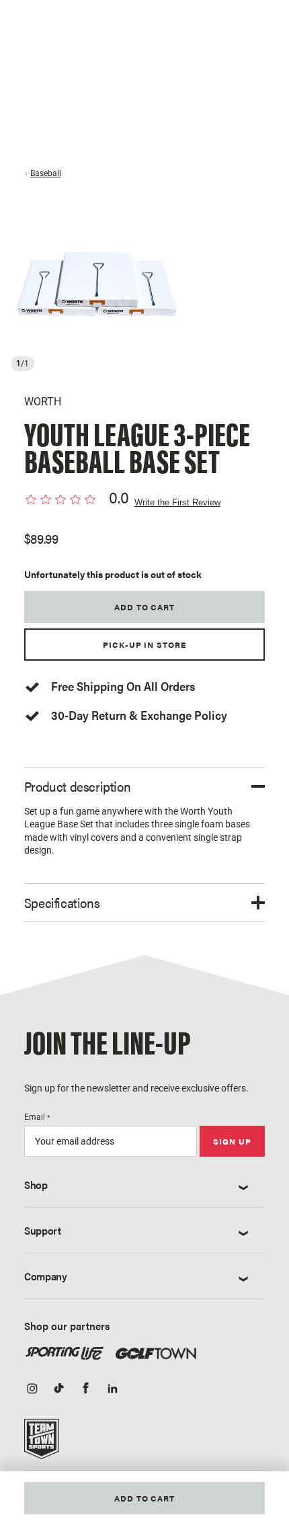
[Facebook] (86, 1389)
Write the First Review (177, 503)
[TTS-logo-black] (41, 1443)
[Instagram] (32, 1389)
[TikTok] (59, 1389)
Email (37, 1117)
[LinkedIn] (113, 1389)
